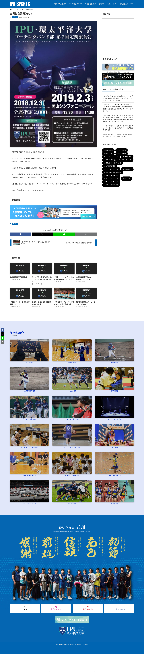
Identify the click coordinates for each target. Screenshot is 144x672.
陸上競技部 (114, 503)
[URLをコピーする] (86, 234)
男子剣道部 (29, 363)
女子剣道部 (72, 363)
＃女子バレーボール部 (111, 175)
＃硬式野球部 (108, 150)
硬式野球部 (114, 363)
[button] (131, 3)
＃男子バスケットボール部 (112, 163)
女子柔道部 (114, 391)
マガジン (14, 17)
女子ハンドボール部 (114, 475)
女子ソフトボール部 (72, 419)
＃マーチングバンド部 (111, 169)
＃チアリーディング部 (111, 185)
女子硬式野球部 (29, 391)
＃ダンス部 (126, 179)
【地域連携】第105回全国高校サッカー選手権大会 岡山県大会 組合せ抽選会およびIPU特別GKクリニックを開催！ (118, 98)
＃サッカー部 (108, 154)
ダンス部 (115, 447)
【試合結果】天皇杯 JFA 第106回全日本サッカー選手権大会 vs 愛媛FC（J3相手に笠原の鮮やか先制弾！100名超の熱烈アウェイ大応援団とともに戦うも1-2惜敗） (118, 118)
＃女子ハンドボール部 (111, 182)
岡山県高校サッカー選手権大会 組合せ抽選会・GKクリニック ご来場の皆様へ (117, 135)
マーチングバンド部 (29, 503)
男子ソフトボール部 (29, 419)
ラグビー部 (72, 503)
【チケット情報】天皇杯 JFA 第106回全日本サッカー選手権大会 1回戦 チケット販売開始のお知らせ (118, 128)
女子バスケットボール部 (72, 447)
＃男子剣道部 (127, 157)
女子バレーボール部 (29, 475)
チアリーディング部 (114, 419)
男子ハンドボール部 (72, 475)
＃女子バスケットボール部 (112, 172)
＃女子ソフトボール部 (124, 160)
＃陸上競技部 (121, 150)
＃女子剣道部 (127, 169)
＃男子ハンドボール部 (111, 179)
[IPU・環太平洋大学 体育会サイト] (20, 4)
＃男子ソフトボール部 (111, 157)
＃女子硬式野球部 (109, 166)
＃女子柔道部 (121, 154)
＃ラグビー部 (108, 160)
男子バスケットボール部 (29, 447)
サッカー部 (72, 391)
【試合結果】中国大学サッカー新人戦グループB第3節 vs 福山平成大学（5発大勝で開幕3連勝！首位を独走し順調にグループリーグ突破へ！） (118, 108)
